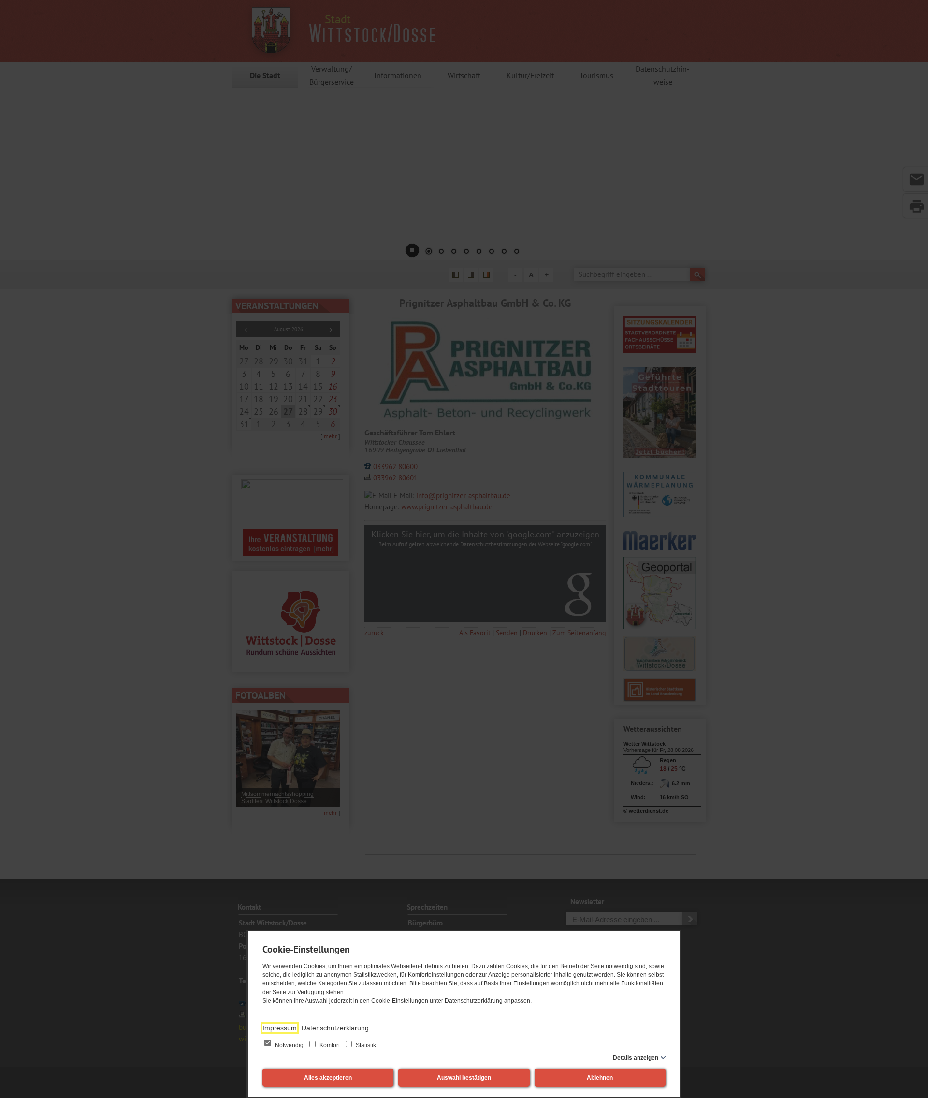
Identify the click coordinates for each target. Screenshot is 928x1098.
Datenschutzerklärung (335, 1028)
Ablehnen (600, 1077)
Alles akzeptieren (328, 1077)
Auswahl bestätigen (464, 1077)
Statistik (365, 1045)
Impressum (279, 1028)
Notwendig (289, 1045)
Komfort (329, 1045)
